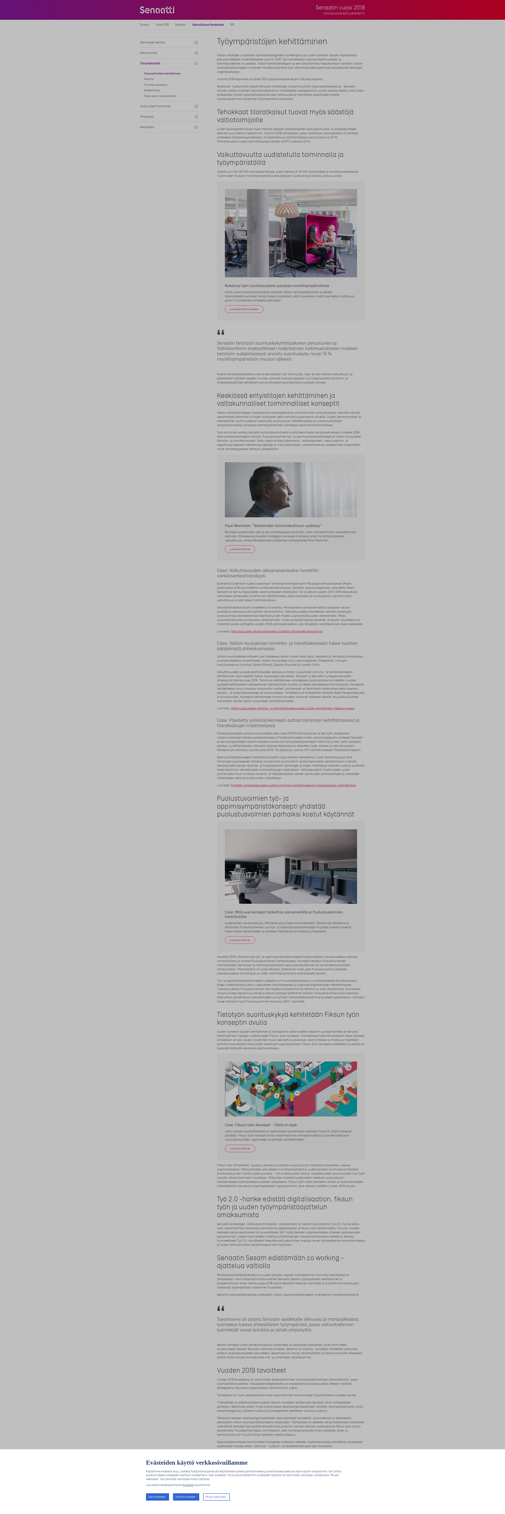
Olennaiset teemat (152, 42)
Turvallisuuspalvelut (155, 84)
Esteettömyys (152, 90)
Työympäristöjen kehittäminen (162, 73)
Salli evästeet (156, 1497)
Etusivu (144, 24)
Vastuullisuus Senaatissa (208, 24)
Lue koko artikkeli (240, 549)
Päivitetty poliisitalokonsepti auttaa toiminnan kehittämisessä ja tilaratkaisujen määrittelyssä (293, 785)
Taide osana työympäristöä (160, 96)
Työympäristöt (150, 63)
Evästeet (188, 1485)
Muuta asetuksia (216, 1497)
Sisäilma (149, 79)
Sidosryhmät (148, 53)
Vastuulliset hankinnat (155, 106)
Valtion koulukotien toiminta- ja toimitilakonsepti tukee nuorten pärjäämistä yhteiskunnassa (292, 708)
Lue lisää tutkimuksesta (244, 309)
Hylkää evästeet (185, 1497)
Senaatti (180, 24)
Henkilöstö (147, 127)
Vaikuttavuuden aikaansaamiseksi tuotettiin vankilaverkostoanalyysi (277, 631)
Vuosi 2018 (162, 24)
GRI (232, 24)
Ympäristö (147, 116)
